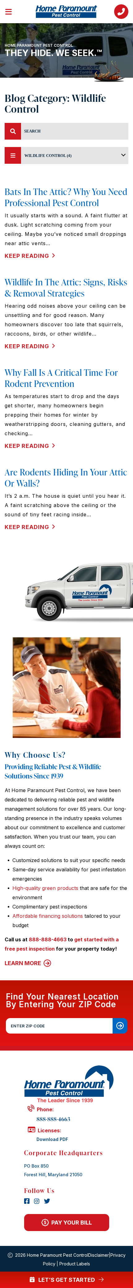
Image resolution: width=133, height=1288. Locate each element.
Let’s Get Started (67, 1280)
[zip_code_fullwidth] (120, 1026)
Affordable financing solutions (47, 916)
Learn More (23, 963)
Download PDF (52, 1139)
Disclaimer (98, 1255)
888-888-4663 (47, 939)
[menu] (13, 131)
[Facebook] (28, 1201)
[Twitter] (47, 1201)
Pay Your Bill (71, 1222)
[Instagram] (37, 1201)
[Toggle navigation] (12, 10)
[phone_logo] (121, 11)
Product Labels (74, 1263)
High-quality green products (45, 888)
